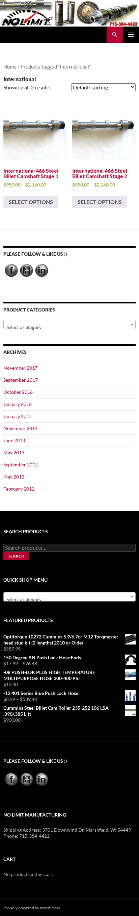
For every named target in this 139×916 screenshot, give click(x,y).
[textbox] (69, 327)
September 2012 (20, 464)
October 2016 (18, 392)
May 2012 (13, 477)
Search (16, 555)
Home (10, 67)
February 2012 (18, 489)
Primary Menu (131, 35)
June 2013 (14, 440)
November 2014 (20, 428)
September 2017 (20, 380)
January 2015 (17, 416)
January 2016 (17, 404)
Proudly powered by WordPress (31, 907)
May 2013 (13, 452)
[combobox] (69, 324)
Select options (31, 202)
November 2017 (20, 368)
